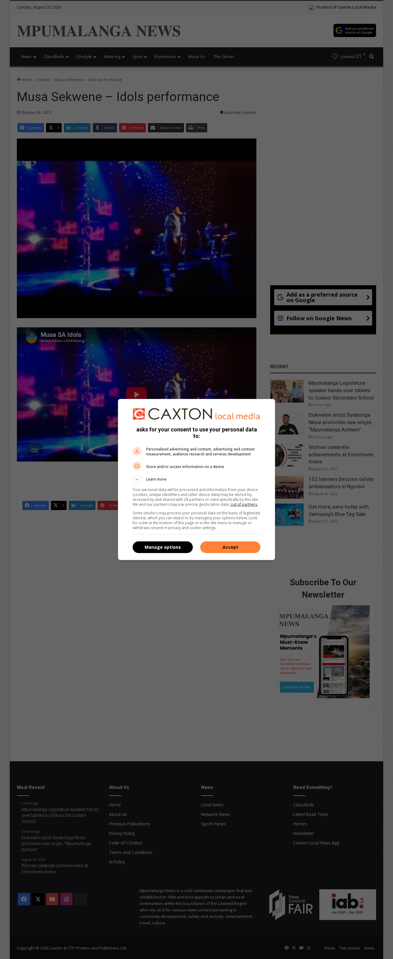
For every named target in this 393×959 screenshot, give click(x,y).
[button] (196, 479)
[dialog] (196, 479)
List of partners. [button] (244, 504)
